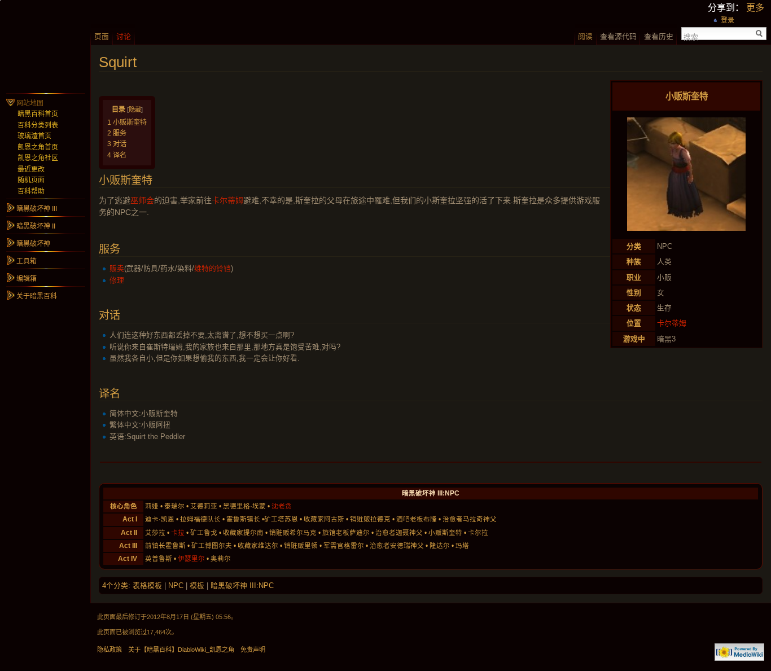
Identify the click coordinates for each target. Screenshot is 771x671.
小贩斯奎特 (445, 532)
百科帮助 (31, 191)
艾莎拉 (155, 532)
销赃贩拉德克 (370, 519)
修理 (116, 280)
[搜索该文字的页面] (759, 33)
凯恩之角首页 (37, 147)
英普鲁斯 (158, 558)
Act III (128, 545)
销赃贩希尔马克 (293, 532)
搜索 (691, 36)
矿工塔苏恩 (281, 519)
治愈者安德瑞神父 (397, 545)
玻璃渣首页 (34, 136)
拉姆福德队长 (200, 519)
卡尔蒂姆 (671, 323)
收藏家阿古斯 (324, 519)
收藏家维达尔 (258, 545)
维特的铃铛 (212, 268)
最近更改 (31, 169)
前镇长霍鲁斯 (165, 545)
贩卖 (116, 268)
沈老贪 (281, 506)
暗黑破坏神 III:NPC (242, 585)
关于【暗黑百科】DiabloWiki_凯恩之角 (181, 649)
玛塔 (462, 545)
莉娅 (152, 506)
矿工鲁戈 (203, 532)
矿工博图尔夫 (211, 545)
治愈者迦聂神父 (399, 532)
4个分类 (115, 585)
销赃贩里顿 (301, 545)
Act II (129, 532)
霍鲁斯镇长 (243, 519)
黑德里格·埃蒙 (244, 506)
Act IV (127, 558)
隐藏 (135, 109)
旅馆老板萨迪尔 (346, 532)
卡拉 (178, 532)
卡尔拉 (478, 532)
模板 (197, 585)
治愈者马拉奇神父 (470, 519)
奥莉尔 (221, 558)
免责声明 (252, 649)
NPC (175, 585)
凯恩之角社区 (37, 158)
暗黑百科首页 (37, 114)
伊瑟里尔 (191, 558)
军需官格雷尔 (343, 545)
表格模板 (147, 585)
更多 (755, 7)
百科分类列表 (37, 125)
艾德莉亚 (203, 506)
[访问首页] (45, 45)
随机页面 (31, 180)
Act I (129, 519)
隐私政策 (109, 649)
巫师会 (142, 200)
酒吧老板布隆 (416, 519)
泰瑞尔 (174, 506)
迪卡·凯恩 (159, 519)
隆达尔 (440, 545)
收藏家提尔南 (243, 532)
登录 (727, 20)
